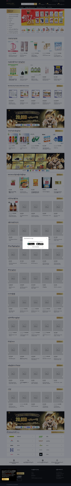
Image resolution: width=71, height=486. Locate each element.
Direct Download (35, 246)
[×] (46, 238)
